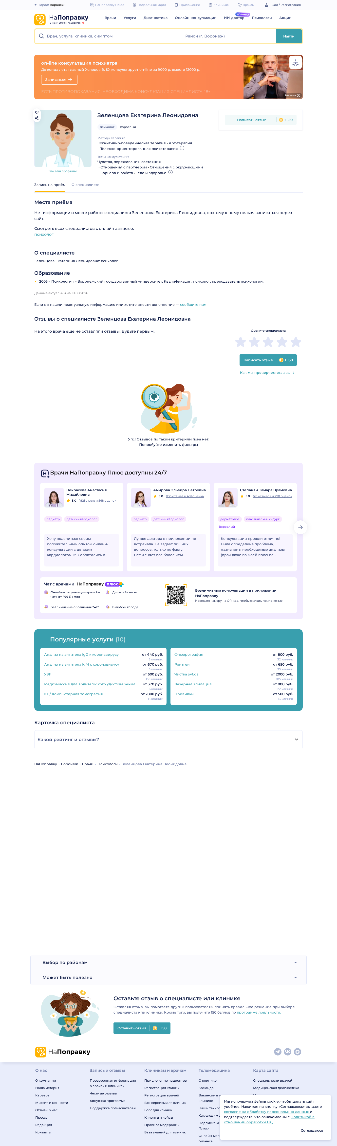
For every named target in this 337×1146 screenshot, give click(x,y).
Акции (285, 18)
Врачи (110, 18)
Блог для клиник (158, 1110)
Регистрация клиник (161, 1088)
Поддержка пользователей (113, 1108)
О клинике (208, 1080)
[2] (254, 342)
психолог (107, 127)
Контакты (43, 1132)
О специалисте (85, 184)
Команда (206, 1088)
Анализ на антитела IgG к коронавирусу (81, 654)
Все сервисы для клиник (165, 1103)
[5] (296, 342)
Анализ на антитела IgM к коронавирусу (81, 664)
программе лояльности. (259, 1012)
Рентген (182, 664)
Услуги (130, 18)
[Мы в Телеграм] (278, 1052)
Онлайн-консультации (196, 18)
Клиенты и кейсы (158, 1117)
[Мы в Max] (298, 1052)
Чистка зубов (186, 674)
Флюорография (188, 654)
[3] (268, 342)
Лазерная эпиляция (193, 684)
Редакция (43, 1125)
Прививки (184, 694)
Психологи (262, 18)
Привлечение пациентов (165, 1080)
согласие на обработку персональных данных (267, 1112)
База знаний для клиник (165, 1132)
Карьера (42, 1095)
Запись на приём (50, 184)
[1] (240, 342)
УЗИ (48, 674)
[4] (282, 342)
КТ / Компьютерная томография (73, 694)
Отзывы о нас (46, 1110)
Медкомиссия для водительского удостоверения (89, 684)
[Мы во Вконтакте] (288, 1052)
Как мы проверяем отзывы (265, 372)
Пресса (41, 1117)
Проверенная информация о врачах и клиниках (113, 1083)
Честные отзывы (103, 1093)
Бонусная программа (108, 1101)
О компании (45, 1080)
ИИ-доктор (234, 18)
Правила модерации (162, 1125)
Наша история (47, 1088)
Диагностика (156, 18)
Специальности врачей (272, 1080)
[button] (108, 36)
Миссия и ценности (51, 1103)
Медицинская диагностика (276, 1088)
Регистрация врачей (161, 1095)
